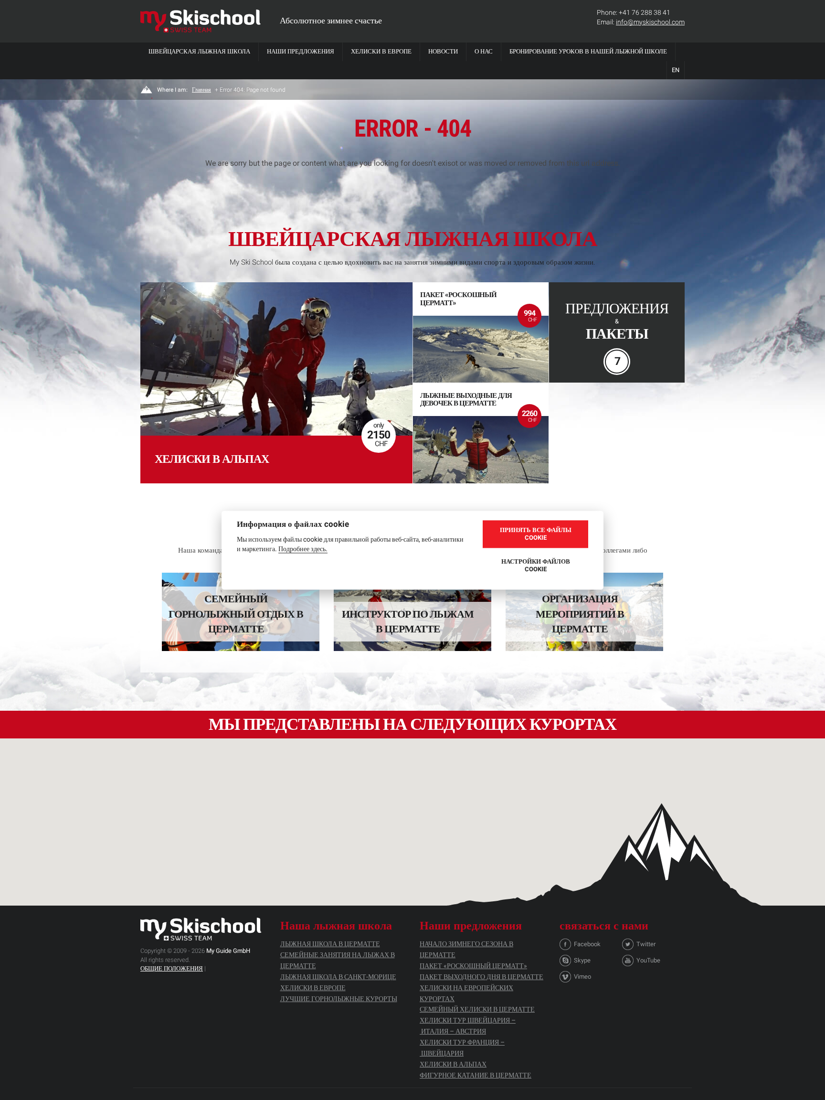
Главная (201, 89)
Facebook (587, 944)
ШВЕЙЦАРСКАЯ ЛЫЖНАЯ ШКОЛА (199, 51)
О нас (484, 51)
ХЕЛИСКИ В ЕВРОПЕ (381, 51)
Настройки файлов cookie (535, 565)
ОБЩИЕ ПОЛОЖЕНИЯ (171, 968)
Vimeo (582, 976)
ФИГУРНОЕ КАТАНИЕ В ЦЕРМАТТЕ (475, 1075)
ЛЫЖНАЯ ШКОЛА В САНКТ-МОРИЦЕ (338, 977)
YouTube (648, 960)
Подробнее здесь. (303, 549)
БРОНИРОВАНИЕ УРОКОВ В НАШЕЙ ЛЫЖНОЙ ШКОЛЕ (588, 51)
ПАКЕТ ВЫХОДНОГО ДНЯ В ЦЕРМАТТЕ (481, 977)
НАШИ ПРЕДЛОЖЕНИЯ (300, 51)
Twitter (646, 944)
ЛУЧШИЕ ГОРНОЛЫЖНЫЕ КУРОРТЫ (338, 999)
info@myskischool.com (650, 22)
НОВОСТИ (443, 51)
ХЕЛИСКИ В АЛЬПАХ (453, 1064)
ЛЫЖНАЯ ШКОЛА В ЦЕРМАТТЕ (330, 944)
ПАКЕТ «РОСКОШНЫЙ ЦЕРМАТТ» (473, 966)
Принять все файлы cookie (535, 534)
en (675, 70)
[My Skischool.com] (200, 21)
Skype (582, 960)
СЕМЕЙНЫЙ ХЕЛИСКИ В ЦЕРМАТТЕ (477, 1009)
